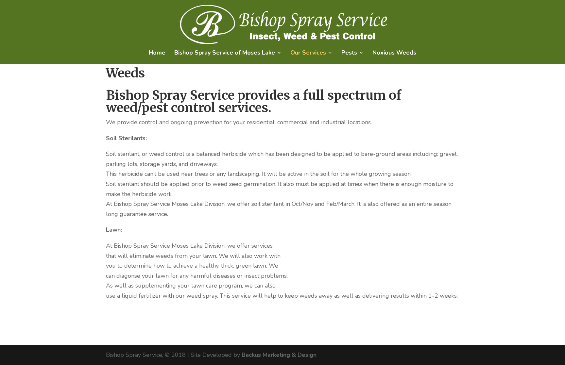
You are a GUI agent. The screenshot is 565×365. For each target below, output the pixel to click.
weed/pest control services (187, 107)
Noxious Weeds (394, 53)
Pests (349, 53)
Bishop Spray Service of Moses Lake (224, 53)
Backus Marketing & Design (279, 355)
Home (157, 53)
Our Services (308, 53)
